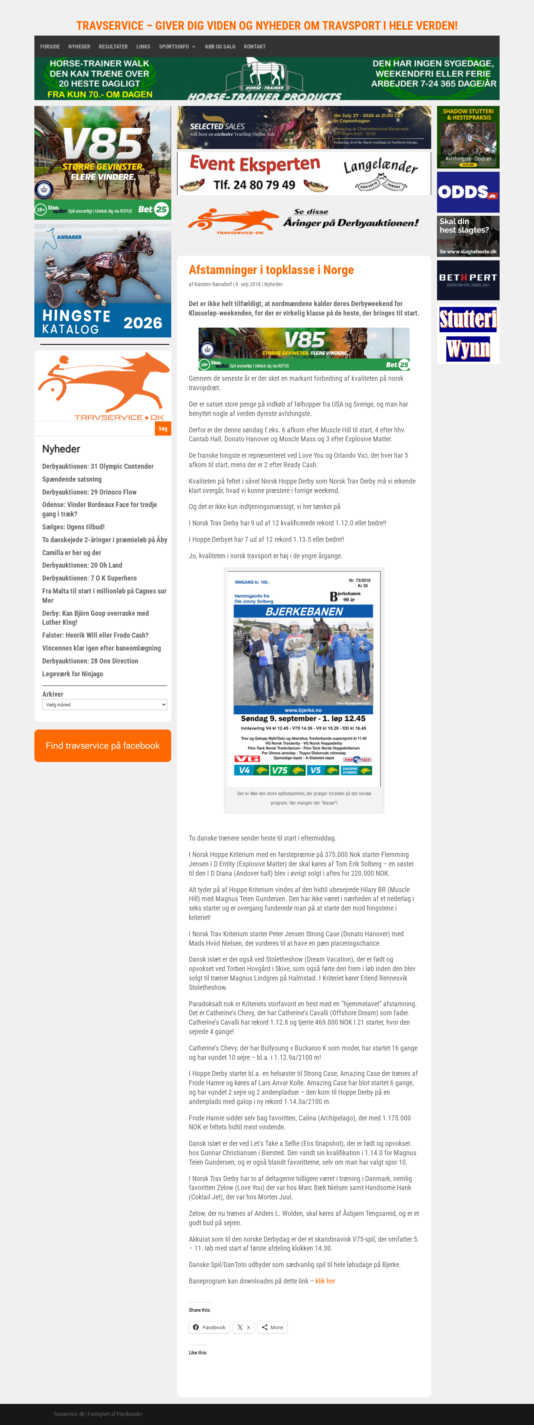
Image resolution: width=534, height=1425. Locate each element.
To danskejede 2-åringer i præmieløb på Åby (104, 540)
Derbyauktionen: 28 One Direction (90, 661)
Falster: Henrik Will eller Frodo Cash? (95, 635)
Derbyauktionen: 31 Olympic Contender (98, 466)
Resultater (113, 47)
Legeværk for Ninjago (72, 674)
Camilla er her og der (71, 552)
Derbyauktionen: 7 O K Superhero (89, 578)
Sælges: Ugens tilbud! (73, 527)
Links (143, 47)
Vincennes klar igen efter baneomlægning (101, 648)
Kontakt (255, 47)
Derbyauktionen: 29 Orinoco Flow (89, 492)
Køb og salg (220, 47)
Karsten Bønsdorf (213, 284)
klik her (325, 1281)
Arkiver (52, 694)
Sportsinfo (174, 47)
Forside (50, 47)
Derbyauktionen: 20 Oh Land (82, 565)
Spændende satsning (72, 479)
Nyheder (79, 47)
